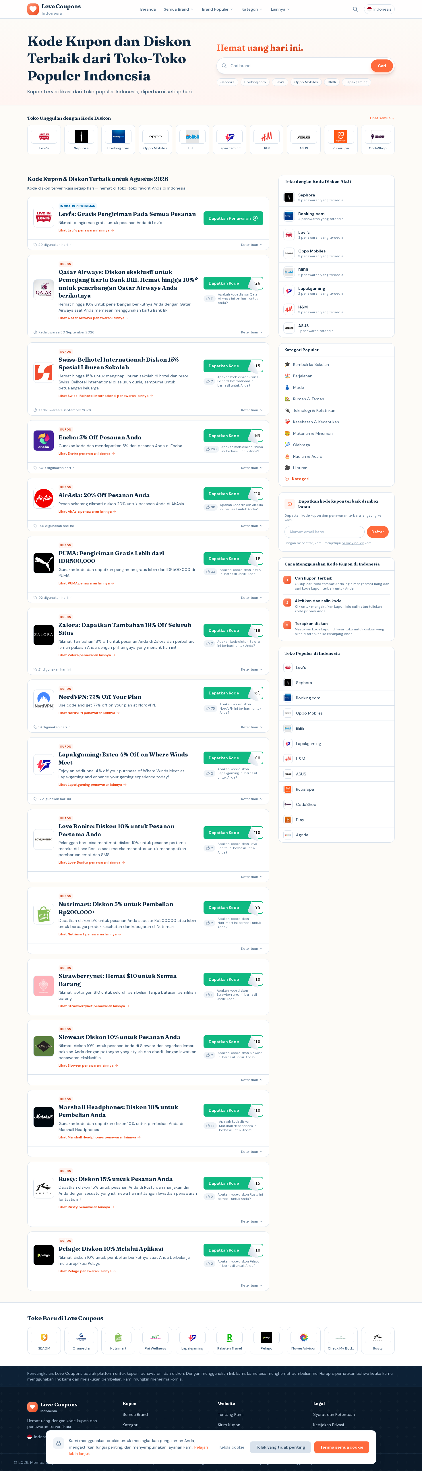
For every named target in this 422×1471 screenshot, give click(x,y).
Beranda (148, 9)
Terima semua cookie (341, 1447)
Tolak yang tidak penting (280, 1447)
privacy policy (353, 543)
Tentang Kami (230, 1414)
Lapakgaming (356, 82)
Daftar (377, 531)
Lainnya (278, 9)
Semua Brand (176, 9)
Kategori (250, 9)
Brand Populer (215, 9)
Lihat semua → (382, 118)
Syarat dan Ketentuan (334, 1414)
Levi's (280, 82)
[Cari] (355, 9)
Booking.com (255, 82)
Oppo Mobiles (306, 82)
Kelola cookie (232, 1447)
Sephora (227, 82)
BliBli (332, 82)
